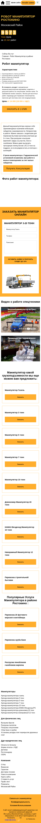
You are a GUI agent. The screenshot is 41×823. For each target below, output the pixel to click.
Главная (5, 56)
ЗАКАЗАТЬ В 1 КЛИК (17, 109)
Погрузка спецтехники (9, 727)
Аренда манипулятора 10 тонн (13, 705)
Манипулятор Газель (14, 390)
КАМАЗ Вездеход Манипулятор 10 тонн (19, 528)
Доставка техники (8, 772)
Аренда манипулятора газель (12, 696)
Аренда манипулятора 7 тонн (12, 703)
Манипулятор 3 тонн (14, 413)
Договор (4, 750)
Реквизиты (5, 784)
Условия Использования (20, 805)
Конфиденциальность (20, 802)
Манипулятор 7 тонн (14, 457)
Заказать (20, 397)
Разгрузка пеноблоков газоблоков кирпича (15, 663)
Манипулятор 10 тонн (15, 480)
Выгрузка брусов (7, 723)
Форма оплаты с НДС (9, 747)
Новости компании (8, 774)
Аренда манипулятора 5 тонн (12, 700)
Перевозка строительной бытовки (16, 578)
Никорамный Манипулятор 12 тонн (19, 553)
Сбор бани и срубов (9, 730)
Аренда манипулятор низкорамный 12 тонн (18, 713)
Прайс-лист (5, 782)
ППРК (3, 755)
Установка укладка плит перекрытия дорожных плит (19, 734)
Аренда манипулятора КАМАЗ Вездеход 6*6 (18, 708)
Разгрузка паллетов (8, 725)
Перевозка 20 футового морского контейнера (16, 616)
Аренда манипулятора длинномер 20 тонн (17, 710)
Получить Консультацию (18, 168)
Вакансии (5, 767)
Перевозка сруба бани (15, 640)
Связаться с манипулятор (20, 798)
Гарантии (4, 769)
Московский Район (8, 786)
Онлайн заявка (28, 3)
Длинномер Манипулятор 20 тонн (18, 503)
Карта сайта (5, 777)
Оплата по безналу (8, 745)
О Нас (3, 764)
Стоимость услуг (7, 779)
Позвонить (10, 819)
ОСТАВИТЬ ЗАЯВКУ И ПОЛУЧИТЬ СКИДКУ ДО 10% (20, 260)
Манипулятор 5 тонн (14, 435)
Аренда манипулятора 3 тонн (12, 698)
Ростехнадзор (6, 752)
